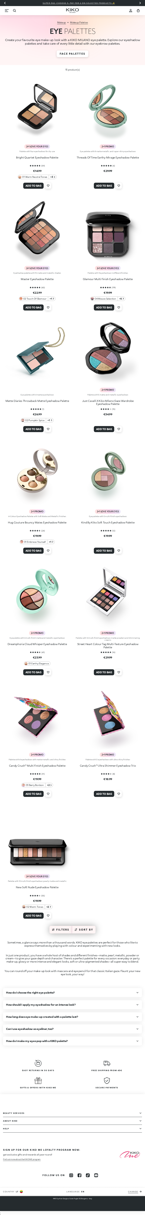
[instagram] (71, 1175)
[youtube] (96, 1175)
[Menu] (7, 10)
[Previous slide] (5, 3)
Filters (62, 929)
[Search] (14, 10)
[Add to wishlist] (48, 186)
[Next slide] (140, 3)
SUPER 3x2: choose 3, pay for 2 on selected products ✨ (72, 3)
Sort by (86, 929)
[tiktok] (88, 1175)
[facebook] (79, 1175)
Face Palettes (72, 53)
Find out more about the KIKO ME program (22, 1159)
